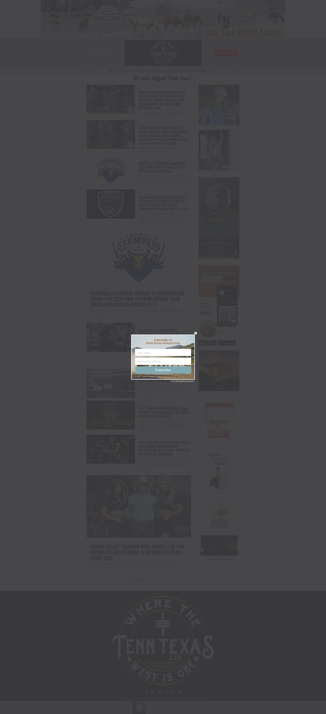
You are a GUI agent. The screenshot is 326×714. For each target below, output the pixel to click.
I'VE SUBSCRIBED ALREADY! (182, 381)
